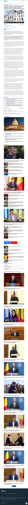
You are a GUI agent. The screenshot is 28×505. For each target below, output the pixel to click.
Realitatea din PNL (20, 498)
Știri (6, 3)
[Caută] (21, 1)
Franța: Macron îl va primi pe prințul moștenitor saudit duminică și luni (14, 141)
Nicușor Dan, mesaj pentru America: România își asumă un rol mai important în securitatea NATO (14, 99)
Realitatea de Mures (14, 499)
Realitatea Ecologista (12, 498)
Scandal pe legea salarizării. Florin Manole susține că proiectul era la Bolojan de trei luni (15, 198)
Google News (18, 113)
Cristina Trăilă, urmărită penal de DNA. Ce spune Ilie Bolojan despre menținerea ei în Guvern (14, 103)
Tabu (11, 499)
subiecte (21, 111)
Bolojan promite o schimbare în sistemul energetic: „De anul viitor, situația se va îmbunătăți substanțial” (13, 412)
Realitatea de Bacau (8, 499)
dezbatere (14, 111)
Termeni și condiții (5, 493)
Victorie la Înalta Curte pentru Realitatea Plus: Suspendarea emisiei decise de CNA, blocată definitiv (16, 170)
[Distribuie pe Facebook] (20, 24)
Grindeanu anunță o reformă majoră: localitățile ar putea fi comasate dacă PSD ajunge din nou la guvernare (12, 430)
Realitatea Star (10, 497)
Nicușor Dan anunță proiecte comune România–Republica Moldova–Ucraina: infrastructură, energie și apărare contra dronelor (14, 192)
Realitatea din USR (16, 498)
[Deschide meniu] (23, 1)
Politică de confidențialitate (10, 493)
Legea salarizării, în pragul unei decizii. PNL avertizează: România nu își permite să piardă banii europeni (14, 466)
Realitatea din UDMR (24, 497)
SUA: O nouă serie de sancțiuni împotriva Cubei (10, 131)
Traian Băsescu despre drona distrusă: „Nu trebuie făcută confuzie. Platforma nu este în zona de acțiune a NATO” (14, 139)
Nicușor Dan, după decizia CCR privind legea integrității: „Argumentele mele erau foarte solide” (12, 289)
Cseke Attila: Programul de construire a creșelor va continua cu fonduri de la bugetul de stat (15, 250)
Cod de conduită (15, 493)
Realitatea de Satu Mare (3, 499)
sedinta (5, 111)
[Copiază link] (19, 24)
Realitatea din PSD (2, 498)
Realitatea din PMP (8, 25)
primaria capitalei (9, 111)
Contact (1, 493)
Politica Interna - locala (10, 3)
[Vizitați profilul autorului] (4, 25)
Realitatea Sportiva (6, 497)
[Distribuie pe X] (23, 24)
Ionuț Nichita (22, 287)
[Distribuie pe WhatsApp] (22, 24)
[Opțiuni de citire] (26, 503)
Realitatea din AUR (14, 497)
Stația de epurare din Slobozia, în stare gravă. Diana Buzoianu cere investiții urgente (15, 173)
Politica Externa (6, 132)
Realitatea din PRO (7, 498)
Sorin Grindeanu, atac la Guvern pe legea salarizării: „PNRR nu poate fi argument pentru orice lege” (14, 101)
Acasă (5, 3)
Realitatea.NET (2, 497)
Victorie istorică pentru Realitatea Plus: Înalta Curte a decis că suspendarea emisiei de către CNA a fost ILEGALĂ (16, 167)
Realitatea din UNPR (19, 497)
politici (9, 66)
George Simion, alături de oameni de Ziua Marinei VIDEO (12, 395)
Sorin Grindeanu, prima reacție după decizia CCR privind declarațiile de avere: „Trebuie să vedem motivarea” (14, 360)
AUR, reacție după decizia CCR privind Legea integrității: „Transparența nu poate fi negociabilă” (12, 342)
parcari (18, 111)
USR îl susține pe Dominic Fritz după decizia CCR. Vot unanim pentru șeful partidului (15, 233)
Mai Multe (14, 486)
